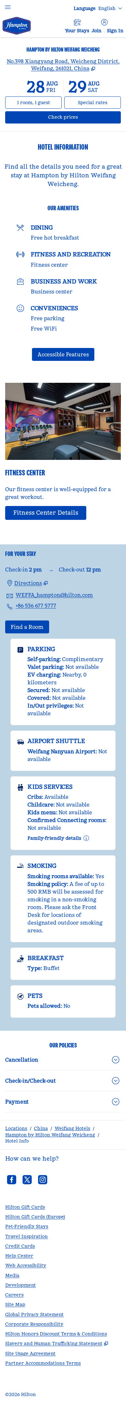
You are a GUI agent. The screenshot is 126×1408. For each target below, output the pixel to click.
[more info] (86, 838)
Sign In (115, 31)
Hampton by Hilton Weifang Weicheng (50, 1135)
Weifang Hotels (72, 1128)
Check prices (80, 117)
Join (96, 31)
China (41, 1128)
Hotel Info (17, 1141)
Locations (16, 1128)
